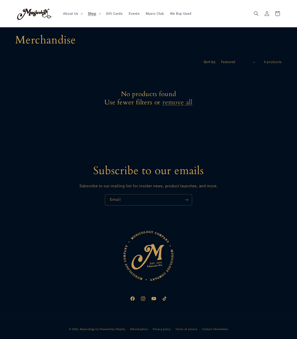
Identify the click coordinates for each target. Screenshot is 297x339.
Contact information (215, 329)
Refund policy (139, 329)
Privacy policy (162, 329)
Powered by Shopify (112, 329)
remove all (177, 102)
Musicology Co (89, 329)
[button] (72, 13)
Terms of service (186, 329)
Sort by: (210, 62)
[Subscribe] (186, 200)
